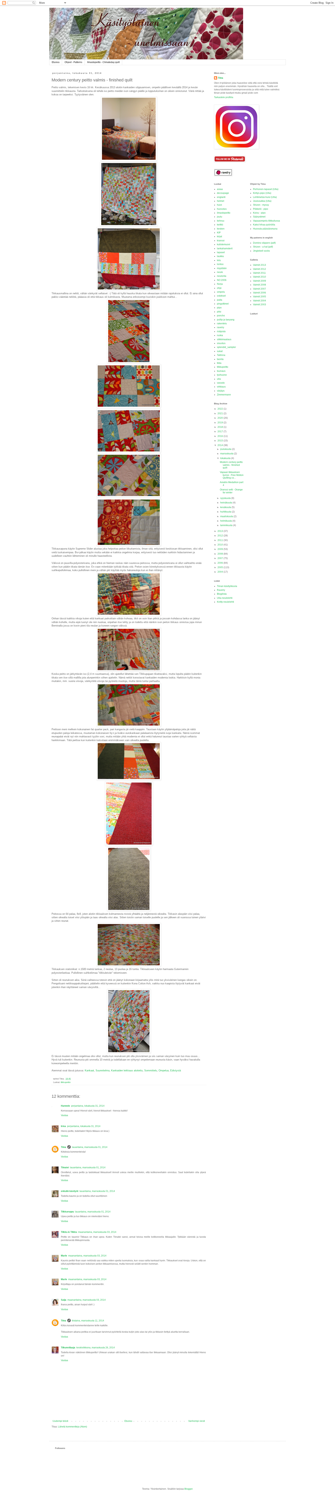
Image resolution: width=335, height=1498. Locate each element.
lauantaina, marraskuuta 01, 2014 (89, 1147)
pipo (219, 307)
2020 (221, 418)
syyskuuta (225, 498)
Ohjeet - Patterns (73, 62)
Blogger (188, 1489)
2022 (221, 408)
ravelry (220, 327)
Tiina (63, 1147)
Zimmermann (224, 394)
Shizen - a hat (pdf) (263, 246)
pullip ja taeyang (225, 319)
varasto (221, 382)
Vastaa (64, 1115)
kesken (220, 228)
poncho (221, 315)
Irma (63, 1126)
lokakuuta (225, 458)
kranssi (220, 240)
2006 (221, 563)
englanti (221, 197)
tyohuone (222, 375)
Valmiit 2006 (259, 292)
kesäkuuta (226, 507)
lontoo (220, 264)
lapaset (221, 252)
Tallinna (221, 355)
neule (220, 272)
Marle (64, 1255)
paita (219, 300)
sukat (220, 351)
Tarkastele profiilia (223, 97)
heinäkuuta (226, 502)
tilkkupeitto (66, 1082)
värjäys (220, 390)
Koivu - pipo (259, 212)
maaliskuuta (227, 516)
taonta (220, 359)
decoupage (223, 193)
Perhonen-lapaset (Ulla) (265, 189)
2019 (221, 422)
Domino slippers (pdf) (264, 243)
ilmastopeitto (223, 212)
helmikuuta (226, 520)
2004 (221, 571)
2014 (221, 445)
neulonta (221, 276)
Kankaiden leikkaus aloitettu (127, 1070)
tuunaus (221, 371)
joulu (219, 216)
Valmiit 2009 (259, 281)
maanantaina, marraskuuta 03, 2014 (97, 1232)
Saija (63, 1300)
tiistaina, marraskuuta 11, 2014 (88, 1320)
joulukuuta (226, 449)
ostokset (221, 295)
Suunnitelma (103, 1070)
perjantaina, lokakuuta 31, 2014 (87, 1106)
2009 (221, 549)
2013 (221, 531)
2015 (221, 440)
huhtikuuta (226, 511)
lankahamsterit (224, 248)
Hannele (65, 1106)
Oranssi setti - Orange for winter (231, 491)
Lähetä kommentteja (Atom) (72, 1426)
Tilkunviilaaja (68, 1347)
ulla (219, 379)
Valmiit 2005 (259, 296)
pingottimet (223, 303)
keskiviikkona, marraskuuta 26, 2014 (95, 1347)
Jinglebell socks (261, 250)
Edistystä (175, 1070)
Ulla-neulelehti (224, 598)
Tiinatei (65, 1167)
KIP (219, 232)
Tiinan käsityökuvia (227, 586)
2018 (221, 427)
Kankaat (89, 1070)
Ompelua (164, 1070)
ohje (219, 288)
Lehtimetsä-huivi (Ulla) (265, 197)
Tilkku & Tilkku (69, 1232)
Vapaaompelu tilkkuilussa (266, 220)
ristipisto (221, 331)
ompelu (221, 292)
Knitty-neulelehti (225, 602)
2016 (221, 436)
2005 (221, 567)
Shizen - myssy (261, 205)
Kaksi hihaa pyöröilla (264, 224)
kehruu (220, 220)
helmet (220, 201)
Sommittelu (150, 1070)
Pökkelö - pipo (260, 209)
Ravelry (221, 590)
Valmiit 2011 (259, 273)
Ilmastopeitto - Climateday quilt (103, 62)
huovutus (222, 209)
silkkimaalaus (224, 339)
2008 (221, 553)
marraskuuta (227, 453)
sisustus (221, 343)
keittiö (220, 224)
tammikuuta (226, 525)
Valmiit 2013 (259, 265)
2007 (221, 558)
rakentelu (222, 323)
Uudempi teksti (60, 1421)
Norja (220, 284)
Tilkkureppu (67, 1211)
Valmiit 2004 (259, 300)
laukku (220, 256)
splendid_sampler (226, 347)
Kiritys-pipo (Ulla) (262, 193)
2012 (221, 535)
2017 (221, 431)
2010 (221, 544)
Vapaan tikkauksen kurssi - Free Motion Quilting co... (231, 475)
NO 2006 (221, 280)
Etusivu (56, 62)
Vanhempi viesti (196, 1421)
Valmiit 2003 (259, 304)
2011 (221, 540)
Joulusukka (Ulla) (262, 201)
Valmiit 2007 (259, 288)
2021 (221, 413)
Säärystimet (259, 216)
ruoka (220, 335)
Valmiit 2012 (259, 269)
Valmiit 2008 (259, 284)
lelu (219, 260)
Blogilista (222, 594)
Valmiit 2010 (259, 276)
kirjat (219, 236)
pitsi (219, 311)
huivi (219, 205)
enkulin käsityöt (69, 1191)
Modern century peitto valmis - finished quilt (231, 465)
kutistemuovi (223, 244)
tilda (219, 363)
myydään (222, 268)
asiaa (220, 189)
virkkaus (221, 386)
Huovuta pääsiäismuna (265, 228)
